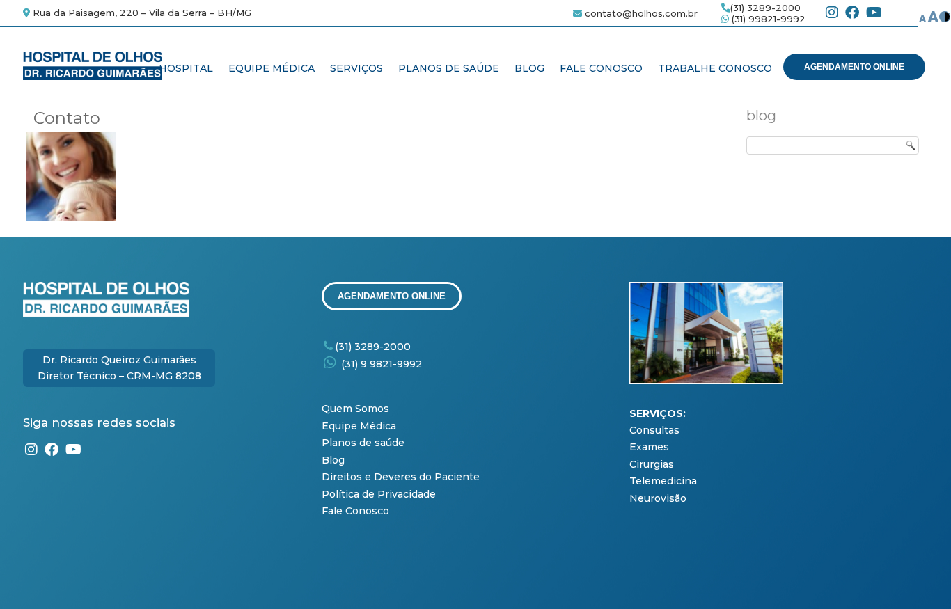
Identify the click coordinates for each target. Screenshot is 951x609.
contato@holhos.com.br (641, 13)
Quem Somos (358, 408)
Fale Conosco (601, 68)
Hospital (186, 68)
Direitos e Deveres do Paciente (402, 476)
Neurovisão (657, 498)
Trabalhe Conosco (715, 68)
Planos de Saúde (448, 68)
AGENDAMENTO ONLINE (854, 67)
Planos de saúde (363, 442)
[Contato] (72, 220)
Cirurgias (651, 464)
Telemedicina (663, 481)
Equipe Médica (271, 68)
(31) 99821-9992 (767, 18)
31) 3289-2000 (374, 346)
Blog (529, 68)
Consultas (654, 430)
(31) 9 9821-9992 (381, 364)
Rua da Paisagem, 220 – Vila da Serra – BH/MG (140, 12)
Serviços (356, 68)
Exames (649, 447)
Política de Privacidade (379, 494)
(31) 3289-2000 (765, 7)
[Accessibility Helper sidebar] (934, 16)
